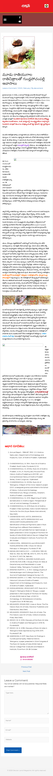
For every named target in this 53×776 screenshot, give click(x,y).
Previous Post (26, 667)
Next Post (26, 671)
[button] (5, 19)
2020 (20, 88)
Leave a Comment (9, 88)
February (26, 88)
